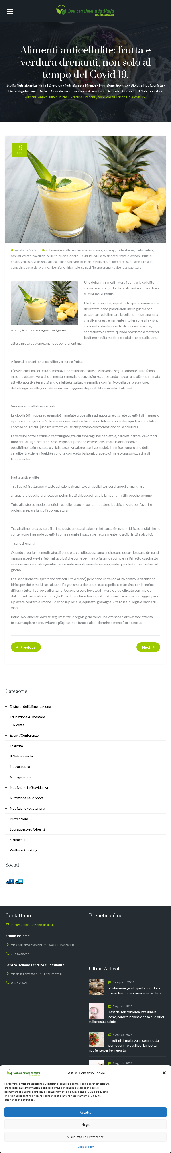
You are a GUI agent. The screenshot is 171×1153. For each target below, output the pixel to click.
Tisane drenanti (103, 267)
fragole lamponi (129, 256)
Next (146, 647)
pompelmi (17, 267)
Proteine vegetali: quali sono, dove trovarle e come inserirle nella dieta (134, 990)
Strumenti (17, 839)
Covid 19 (86, 256)
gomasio (26, 261)
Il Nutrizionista (21, 756)
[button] (164, 1073)
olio (104, 261)
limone (63, 261)
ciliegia (63, 256)
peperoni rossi (118, 261)
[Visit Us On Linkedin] (19, 881)
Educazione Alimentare (27, 717)
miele (88, 261)
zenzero (135, 267)
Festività (16, 746)
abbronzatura (55, 250)
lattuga (53, 261)
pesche (135, 261)
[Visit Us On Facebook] (9, 881)
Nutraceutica (20, 766)
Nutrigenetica (20, 777)
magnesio (76, 261)
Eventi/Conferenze (24, 735)
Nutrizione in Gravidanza (29, 787)
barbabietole (144, 250)
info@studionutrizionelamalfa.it (32, 924)
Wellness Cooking (23, 850)
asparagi (109, 250)
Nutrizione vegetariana (27, 808)
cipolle (73, 256)
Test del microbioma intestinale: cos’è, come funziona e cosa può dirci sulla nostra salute (126, 1017)
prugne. (44, 267)
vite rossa (122, 267)
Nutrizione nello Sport (26, 798)
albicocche (73, 250)
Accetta (85, 1112)
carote (26, 256)
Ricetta (18, 725)
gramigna (40, 261)
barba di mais (125, 250)
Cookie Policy (85, 1146)
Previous (27, 647)
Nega (85, 1125)
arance (97, 250)
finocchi (112, 256)
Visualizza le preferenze (85, 1137)
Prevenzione (19, 819)
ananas (87, 250)
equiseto (99, 256)
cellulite (52, 256)
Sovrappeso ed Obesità (27, 829)
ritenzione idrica (62, 267)
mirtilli (97, 261)
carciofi (16, 256)
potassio (32, 267)
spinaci (86, 267)
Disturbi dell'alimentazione (30, 706)
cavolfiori (39, 256)
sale (77, 267)
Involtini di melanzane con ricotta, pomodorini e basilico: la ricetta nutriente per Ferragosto (124, 1045)
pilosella (147, 261)
